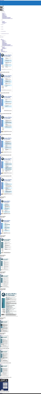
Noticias (2, 49)
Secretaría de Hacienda (4, 43)
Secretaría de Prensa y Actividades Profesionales (7, 45)
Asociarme (3, 47)
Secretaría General (4, 42)
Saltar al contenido (2, 0)
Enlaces (2, 50)
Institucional (2, 39)
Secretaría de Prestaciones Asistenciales (6, 44)
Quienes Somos (3, 40)
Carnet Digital (3, 48)
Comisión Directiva (4, 41)
